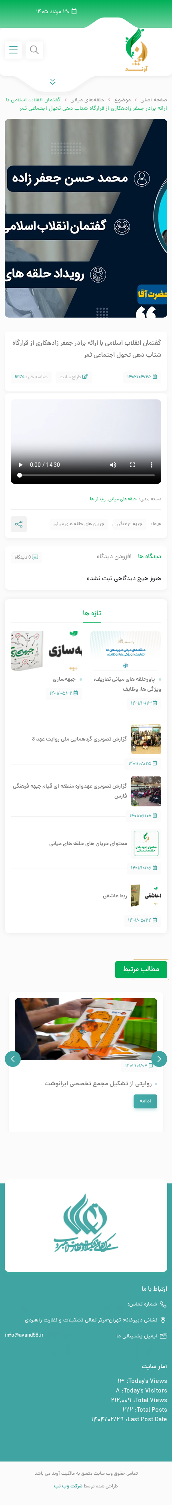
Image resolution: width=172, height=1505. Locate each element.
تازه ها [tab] (92, 613)
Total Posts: (150, 1410)
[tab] (77, 608)
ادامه (145, 1101)
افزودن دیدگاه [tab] (114, 557)
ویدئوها (98, 499)
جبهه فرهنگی (129, 524)
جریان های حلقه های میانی (79, 524)
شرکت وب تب (68, 1486)
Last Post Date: (145, 1420)
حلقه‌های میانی (122, 499)
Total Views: (149, 1401)
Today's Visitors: (143, 1391)
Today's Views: (146, 1381)
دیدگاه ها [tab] (149, 557)
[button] (159, 1059)
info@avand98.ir (24, 1335)
